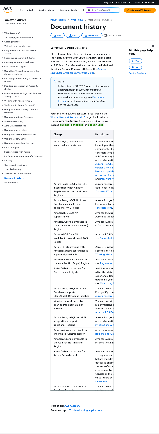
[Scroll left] (18, 10)
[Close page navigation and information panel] (153, 46)
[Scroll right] (83, 10)
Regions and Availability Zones (112, 333)
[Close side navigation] (42, 19)
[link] (100, 19)
